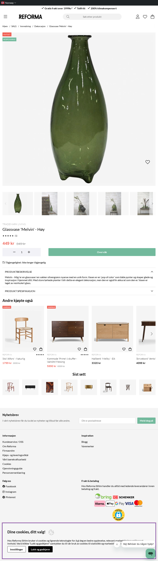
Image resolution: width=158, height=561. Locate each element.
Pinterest (11, 497)
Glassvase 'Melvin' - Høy (60, 26)
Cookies (6, 463)
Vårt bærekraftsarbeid (14, 459)
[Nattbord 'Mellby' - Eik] (147, 387)
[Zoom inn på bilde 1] (79, 109)
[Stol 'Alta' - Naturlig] (69, 387)
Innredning (25, 26)
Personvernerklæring (13, 472)
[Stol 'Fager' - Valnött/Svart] (108, 387)
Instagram (10, 491)
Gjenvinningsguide (12, 468)
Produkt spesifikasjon (20, 291)
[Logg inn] (138, 16)
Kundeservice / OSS (12, 441)
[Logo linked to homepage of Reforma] (30, 17)
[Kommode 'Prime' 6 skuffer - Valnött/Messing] (68, 329)
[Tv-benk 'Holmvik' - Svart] (30, 387)
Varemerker (87, 446)
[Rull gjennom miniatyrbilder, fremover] (152, 203)
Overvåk (102, 252)
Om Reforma (9, 446)
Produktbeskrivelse (18, 271)
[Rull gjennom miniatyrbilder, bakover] (5, 203)
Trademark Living (14, 224)
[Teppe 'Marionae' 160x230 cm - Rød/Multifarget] (50, 387)
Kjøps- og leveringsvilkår (15, 455)
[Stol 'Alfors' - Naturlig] (23, 329)
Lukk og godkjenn (40, 549)
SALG (14, 26)
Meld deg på (146, 420)
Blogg (84, 441)
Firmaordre (8, 450)
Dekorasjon (40, 26)
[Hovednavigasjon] (5, 16)
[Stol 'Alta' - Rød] (10, 387)
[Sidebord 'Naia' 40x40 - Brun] (128, 387)
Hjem (5, 26)
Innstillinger (16, 549)
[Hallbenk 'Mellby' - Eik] (112, 329)
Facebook (11, 486)
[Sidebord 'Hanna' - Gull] (89, 387)
